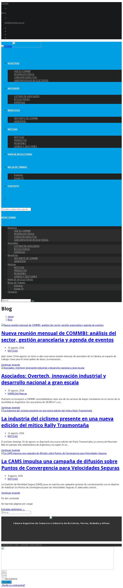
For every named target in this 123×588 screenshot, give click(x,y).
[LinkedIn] (64, 539)
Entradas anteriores (13, 509)
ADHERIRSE (20, 261)
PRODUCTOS (20, 270)
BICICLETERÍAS (22, 249)
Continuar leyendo (10, 364)
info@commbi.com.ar (14, 22)
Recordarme (10, 578)
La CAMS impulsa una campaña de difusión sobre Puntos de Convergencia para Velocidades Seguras (60, 464)
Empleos (18, 285)
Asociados (13, 243)
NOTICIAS (19, 267)
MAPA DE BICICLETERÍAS (20, 279)
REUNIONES (20, 273)
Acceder (4, 3)
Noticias (12, 264)
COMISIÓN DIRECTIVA (25, 236)
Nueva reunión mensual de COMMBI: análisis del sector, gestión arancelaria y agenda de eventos (58, 336)
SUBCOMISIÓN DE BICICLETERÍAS (31, 239)
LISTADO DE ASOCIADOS (26, 246)
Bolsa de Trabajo (16, 282)
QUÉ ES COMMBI (22, 230)
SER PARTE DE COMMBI (26, 258)
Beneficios (13, 255)
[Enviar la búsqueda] (33, 301)
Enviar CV (19, 288)
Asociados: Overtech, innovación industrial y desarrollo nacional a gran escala (53, 379)
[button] (61, 13)
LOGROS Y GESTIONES (25, 276)
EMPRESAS (19, 252)
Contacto (12, 291)
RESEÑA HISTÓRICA (24, 233)
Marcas (23, 393)
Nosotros (12, 227)
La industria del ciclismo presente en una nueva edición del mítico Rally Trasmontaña (57, 421)
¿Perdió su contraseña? (13, 585)
